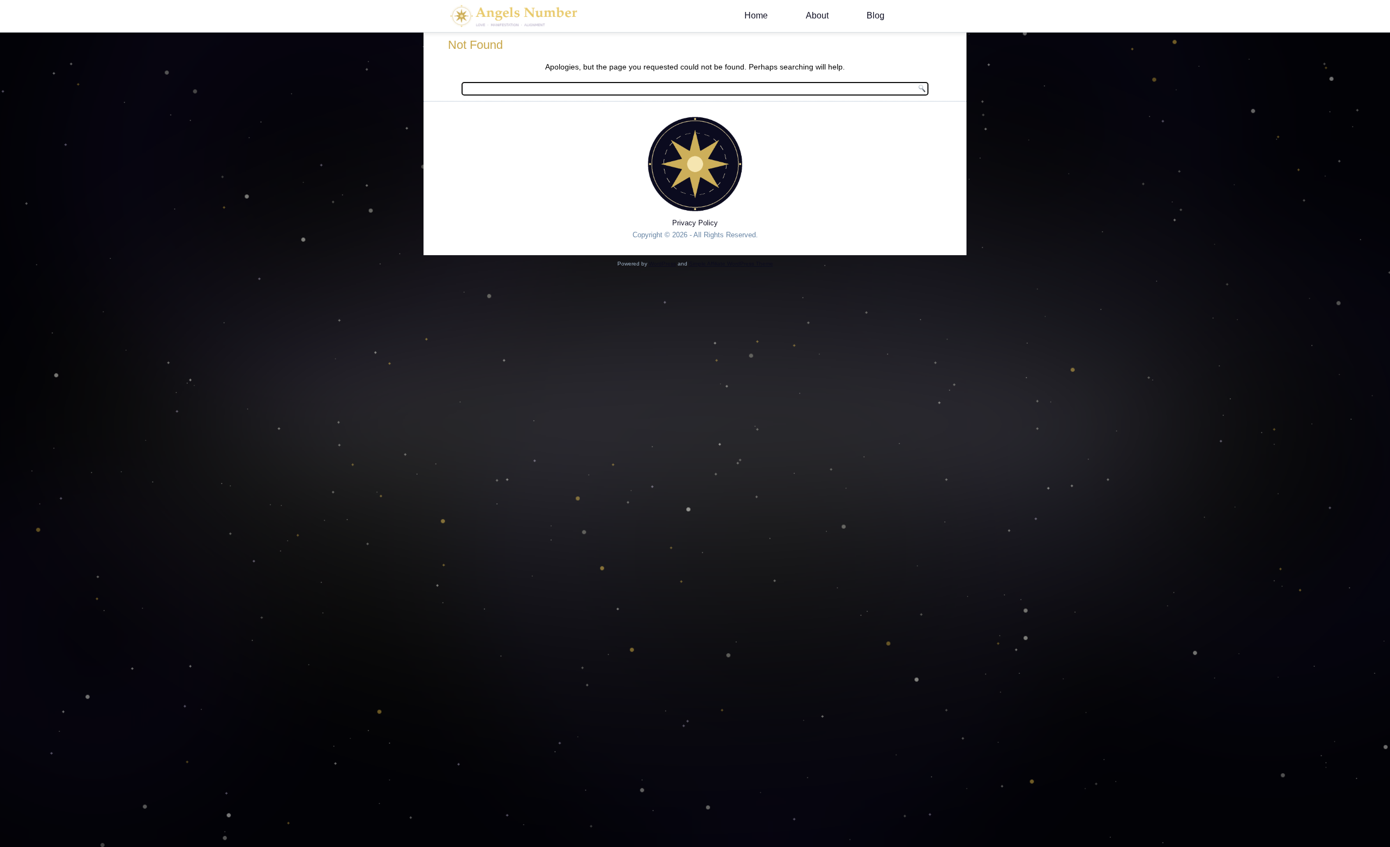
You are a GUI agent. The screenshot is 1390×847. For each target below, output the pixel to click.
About (817, 15)
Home (756, 15)
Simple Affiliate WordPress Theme (731, 264)
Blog (875, 15)
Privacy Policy (695, 223)
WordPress (662, 264)
